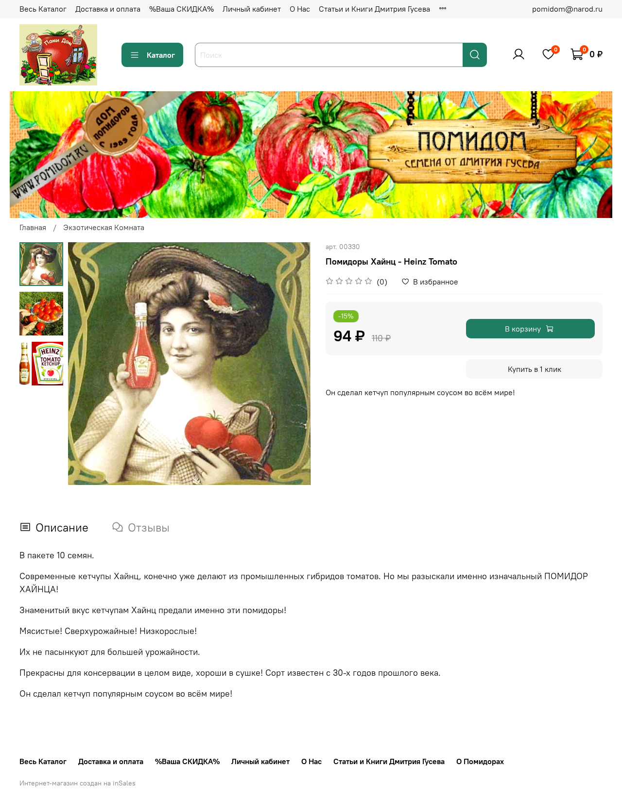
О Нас (300, 9)
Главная (32, 227)
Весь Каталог (43, 9)
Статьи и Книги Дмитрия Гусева (374, 9)
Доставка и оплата (107, 9)
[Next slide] (291, 363)
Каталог (161, 55)
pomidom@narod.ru (567, 9)
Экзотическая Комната (103, 227)
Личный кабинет (252, 9)
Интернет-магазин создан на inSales (77, 783)
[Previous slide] (87, 363)
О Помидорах (480, 761)
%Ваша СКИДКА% (181, 9)
